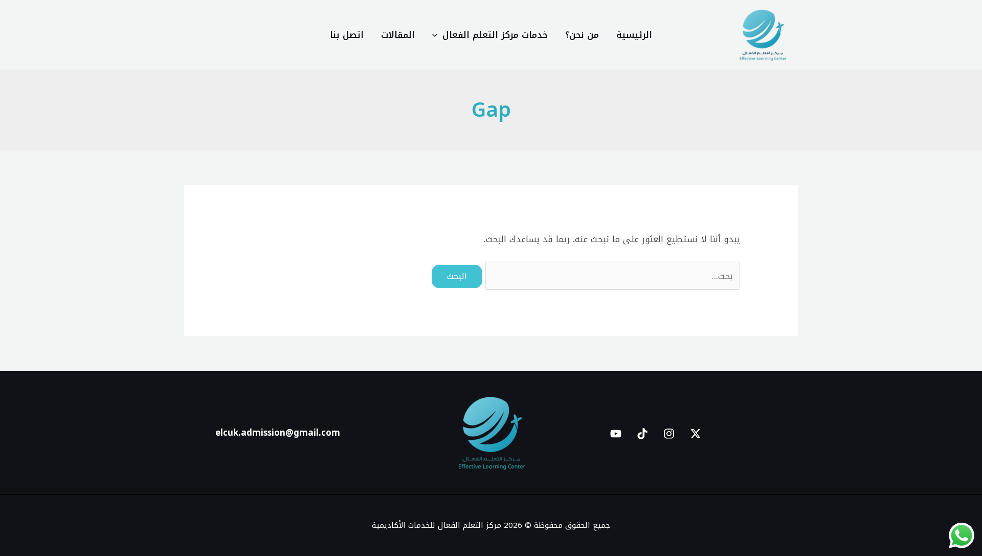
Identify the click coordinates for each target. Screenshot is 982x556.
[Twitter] (695, 433)
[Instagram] (669, 433)
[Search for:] (611, 276)
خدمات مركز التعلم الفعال (495, 35)
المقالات (398, 35)
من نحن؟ (582, 35)
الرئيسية (634, 35)
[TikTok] (642, 433)
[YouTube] (615, 433)
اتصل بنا (347, 35)
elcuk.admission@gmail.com (277, 432)
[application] (437, 35)
